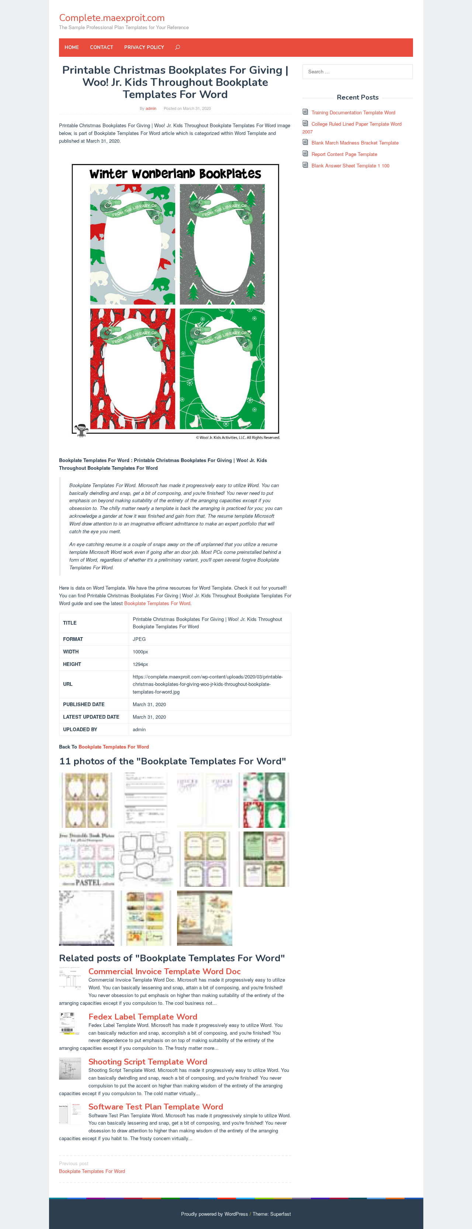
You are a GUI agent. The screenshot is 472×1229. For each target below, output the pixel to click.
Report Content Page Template (344, 153)
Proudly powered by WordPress (214, 1213)
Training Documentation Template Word (353, 112)
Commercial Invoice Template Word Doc (164, 971)
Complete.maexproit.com (112, 17)
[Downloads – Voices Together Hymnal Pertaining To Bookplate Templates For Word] (204, 800)
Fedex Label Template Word (142, 1017)
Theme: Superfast (272, 1213)
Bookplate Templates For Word (157, 603)
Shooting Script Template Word (147, 1061)
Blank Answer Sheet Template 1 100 (350, 165)
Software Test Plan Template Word (155, 1106)
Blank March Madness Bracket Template (355, 142)
